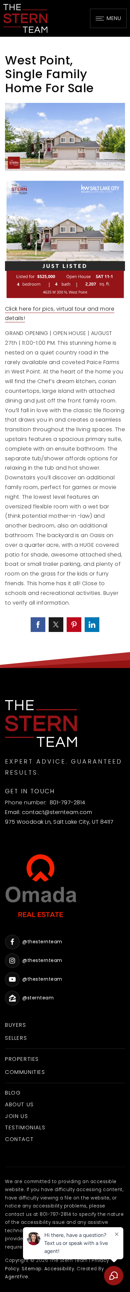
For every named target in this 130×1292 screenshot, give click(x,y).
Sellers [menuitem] (16, 1038)
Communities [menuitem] (25, 1072)
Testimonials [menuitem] (25, 1127)
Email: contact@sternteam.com (48, 812)
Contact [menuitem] (19, 1139)
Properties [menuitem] (22, 1059)
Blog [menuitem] (13, 1093)
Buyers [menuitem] (15, 1025)
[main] (65, 352)
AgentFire (16, 1277)
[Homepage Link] (25, 18)
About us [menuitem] (19, 1104)
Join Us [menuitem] (16, 1116)
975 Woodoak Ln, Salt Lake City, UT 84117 (59, 822)
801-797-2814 (67, 802)
